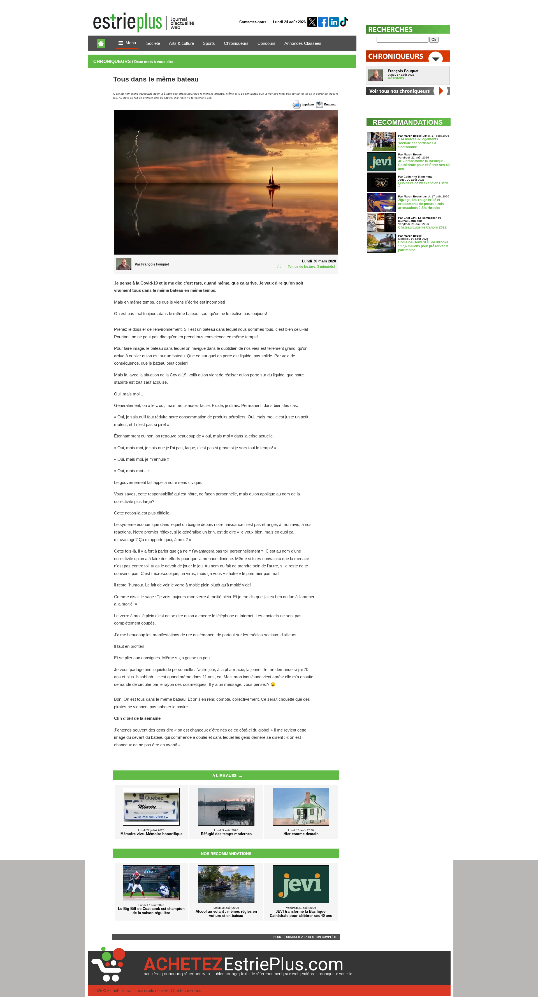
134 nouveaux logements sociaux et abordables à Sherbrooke (418, 143)
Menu (130, 43)
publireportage (225, 974)
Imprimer (308, 104)
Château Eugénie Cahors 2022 (422, 227)
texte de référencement (261, 974)
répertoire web (197, 974)
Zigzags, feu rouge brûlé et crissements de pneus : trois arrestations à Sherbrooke (421, 204)
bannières (152, 974)
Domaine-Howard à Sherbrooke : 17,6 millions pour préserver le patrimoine (423, 246)
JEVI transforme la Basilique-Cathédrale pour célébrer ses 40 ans (424, 165)
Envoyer (330, 104)
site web (292, 974)
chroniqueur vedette (334, 974)
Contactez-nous (252, 22)
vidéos (308, 974)
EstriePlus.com (120, 991)
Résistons (396, 78)
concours (172, 974)
